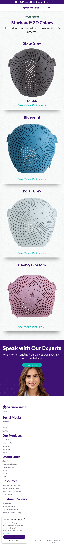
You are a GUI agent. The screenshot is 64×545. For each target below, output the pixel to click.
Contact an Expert (32, 365)
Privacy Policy (6, 533)
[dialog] (14, 529)
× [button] (24, 518)
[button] (48, 7)
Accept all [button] (14, 537)
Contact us (5, 412)
